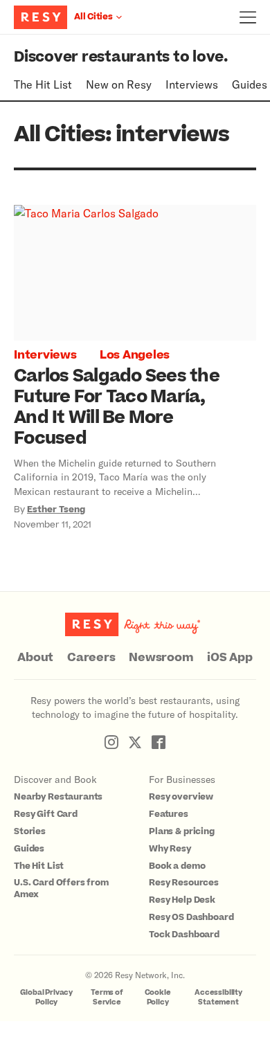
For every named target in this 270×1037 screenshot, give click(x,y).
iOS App (229, 657)
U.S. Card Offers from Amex (61, 888)
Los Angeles (135, 355)
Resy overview (181, 797)
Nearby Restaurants (58, 797)
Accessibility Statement (218, 997)
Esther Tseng (56, 509)
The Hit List (43, 84)
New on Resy (119, 84)
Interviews (191, 84)
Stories (30, 831)
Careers (91, 657)
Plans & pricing (182, 831)
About (35, 657)
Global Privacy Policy (46, 997)
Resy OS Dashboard (191, 917)
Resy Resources (184, 882)
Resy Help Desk (182, 900)
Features (168, 814)
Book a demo (177, 866)
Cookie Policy (158, 997)
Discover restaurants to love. (121, 57)
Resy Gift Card (46, 814)
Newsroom (161, 657)
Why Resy (170, 848)
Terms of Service (107, 997)
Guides (249, 84)
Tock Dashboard (184, 934)
